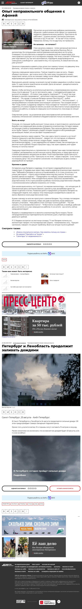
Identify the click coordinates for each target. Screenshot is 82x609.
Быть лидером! (54, 280)
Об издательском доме (22, 564)
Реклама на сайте (20, 569)
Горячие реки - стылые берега (19, 274)
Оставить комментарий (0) (65, 488)
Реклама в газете (67, 567)
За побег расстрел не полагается (20, 287)
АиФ (13, 407)
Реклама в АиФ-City (53, 569)
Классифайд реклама (69, 569)
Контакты (57, 567)
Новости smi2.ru (8, 337)
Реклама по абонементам (36, 569)
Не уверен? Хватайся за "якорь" (29, 234)
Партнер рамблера (32, 601)
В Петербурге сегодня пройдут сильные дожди (40, 471)
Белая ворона (14, 280)
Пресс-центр (36, 564)
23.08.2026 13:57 (7, 343)
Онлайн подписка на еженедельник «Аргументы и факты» (33, 567)
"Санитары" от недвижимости (28, 236)
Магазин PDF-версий (48, 564)
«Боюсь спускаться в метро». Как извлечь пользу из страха (40, 232)
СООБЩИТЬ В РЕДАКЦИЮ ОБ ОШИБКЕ (52, 571)
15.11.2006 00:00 (6, 8)
